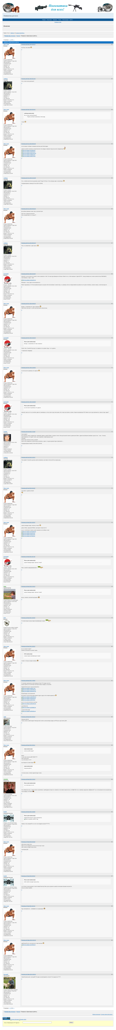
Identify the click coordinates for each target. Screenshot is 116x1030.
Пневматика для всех (10, 35)
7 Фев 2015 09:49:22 (31, 876)
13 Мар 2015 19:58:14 (31, 974)
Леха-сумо (6, 44)
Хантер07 (6, 974)
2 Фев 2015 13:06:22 (31, 646)
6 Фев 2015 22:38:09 (31, 811)
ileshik (5, 811)
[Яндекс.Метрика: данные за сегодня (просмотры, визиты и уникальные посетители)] (14, 1019)
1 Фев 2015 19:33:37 (31, 522)
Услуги (18, 35)
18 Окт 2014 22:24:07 (31, 273)
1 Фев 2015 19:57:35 (31, 556)
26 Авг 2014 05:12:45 (31, 78)
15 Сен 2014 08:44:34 (31, 243)
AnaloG (5, 431)
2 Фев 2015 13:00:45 (31, 617)
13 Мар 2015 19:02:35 (31, 940)
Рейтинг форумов (96, 1014)
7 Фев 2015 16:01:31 (31, 906)
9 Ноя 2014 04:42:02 (31, 488)
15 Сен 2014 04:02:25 (31, 208)
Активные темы (58, 22)
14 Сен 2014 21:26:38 (31, 178)
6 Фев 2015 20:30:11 (31, 745)
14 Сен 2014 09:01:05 (31, 143)
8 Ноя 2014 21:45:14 (31, 457)
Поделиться (24, 44)
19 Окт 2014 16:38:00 (31, 401)
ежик (5, 716)
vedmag (5, 78)
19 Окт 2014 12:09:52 (31, 367)
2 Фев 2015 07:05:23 (31, 586)
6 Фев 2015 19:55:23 (31, 716)
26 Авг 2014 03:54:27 (31, 44)
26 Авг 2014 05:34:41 (31, 109)
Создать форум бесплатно (106, 1014)
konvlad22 (6, 274)
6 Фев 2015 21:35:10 (31, 779)
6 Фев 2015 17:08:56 (31, 680)
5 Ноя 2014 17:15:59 (31, 431)
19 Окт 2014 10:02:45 (31, 337)
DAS (5, 618)
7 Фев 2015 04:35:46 (31, 841)
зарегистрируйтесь (20, 33)
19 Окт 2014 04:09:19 (31, 303)
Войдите (12, 33)
